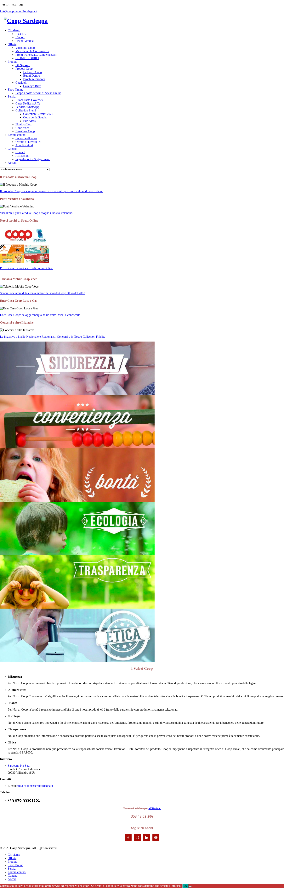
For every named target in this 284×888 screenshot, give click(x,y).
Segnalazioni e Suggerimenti (32, 159)
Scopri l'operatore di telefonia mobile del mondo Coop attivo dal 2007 (42, 293)
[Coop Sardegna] (26, 19)
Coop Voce (22, 127)
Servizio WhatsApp (27, 107)
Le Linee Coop (32, 72)
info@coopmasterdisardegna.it (18, 11)
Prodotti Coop (24, 68)
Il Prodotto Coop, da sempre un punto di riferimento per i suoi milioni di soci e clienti (51, 191)
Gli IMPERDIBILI (27, 58)
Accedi (12, 162)
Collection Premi (25, 110)
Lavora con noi (17, 134)
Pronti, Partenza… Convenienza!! (36, 54)
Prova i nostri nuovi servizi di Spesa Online (26, 268)
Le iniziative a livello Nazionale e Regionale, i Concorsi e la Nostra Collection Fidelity (52, 336)
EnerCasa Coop (25, 131)
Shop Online (15, 89)
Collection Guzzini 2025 (38, 114)
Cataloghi (21, 82)
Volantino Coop (25, 47)
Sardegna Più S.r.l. (19, 765)
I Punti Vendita (24, 40)
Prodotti (12, 61)
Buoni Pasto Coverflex (29, 100)
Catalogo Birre (32, 86)
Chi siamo (14, 30)
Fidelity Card (23, 124)
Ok (185, 886)
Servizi (12, 96)
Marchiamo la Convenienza (32, 51)
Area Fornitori (24, 145)
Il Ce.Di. (20, 33)
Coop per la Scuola (35, 117)
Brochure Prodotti (34, 79)
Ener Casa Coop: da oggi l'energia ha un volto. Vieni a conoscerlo (40, 315)
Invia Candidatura (26, 138)
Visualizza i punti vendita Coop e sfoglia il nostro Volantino (36, 213)
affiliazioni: (155, 808)
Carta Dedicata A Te (27, 103)
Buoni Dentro (31, 75)
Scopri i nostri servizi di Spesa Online (38, 93)
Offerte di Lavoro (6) (28, 141)
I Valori (20, 37)
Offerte (12, 44)
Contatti (12, 148)
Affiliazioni (22, 155)
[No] (190, 886)
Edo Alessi (29, 120)
